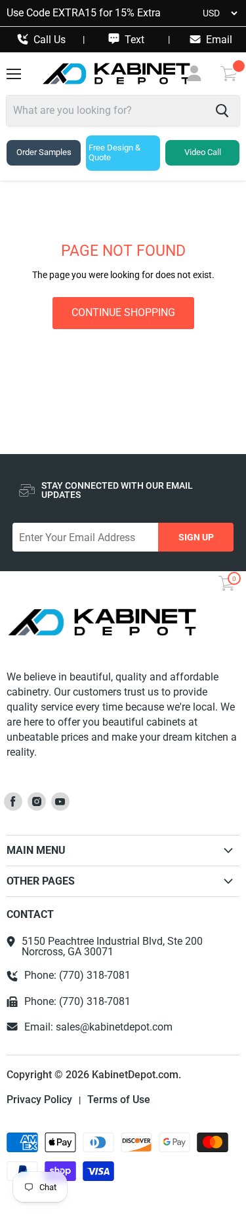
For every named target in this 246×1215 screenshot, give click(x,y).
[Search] (222, 111)
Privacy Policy (39, 1100)
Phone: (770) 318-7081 (77, 975)
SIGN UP (196, 537)
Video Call (202, 152)
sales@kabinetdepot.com (114, 1027)
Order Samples (44, 152)
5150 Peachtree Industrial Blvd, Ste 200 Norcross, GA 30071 (112, 946)
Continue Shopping (123, 312)
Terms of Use (118, 1100)
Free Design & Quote (114, 152)
